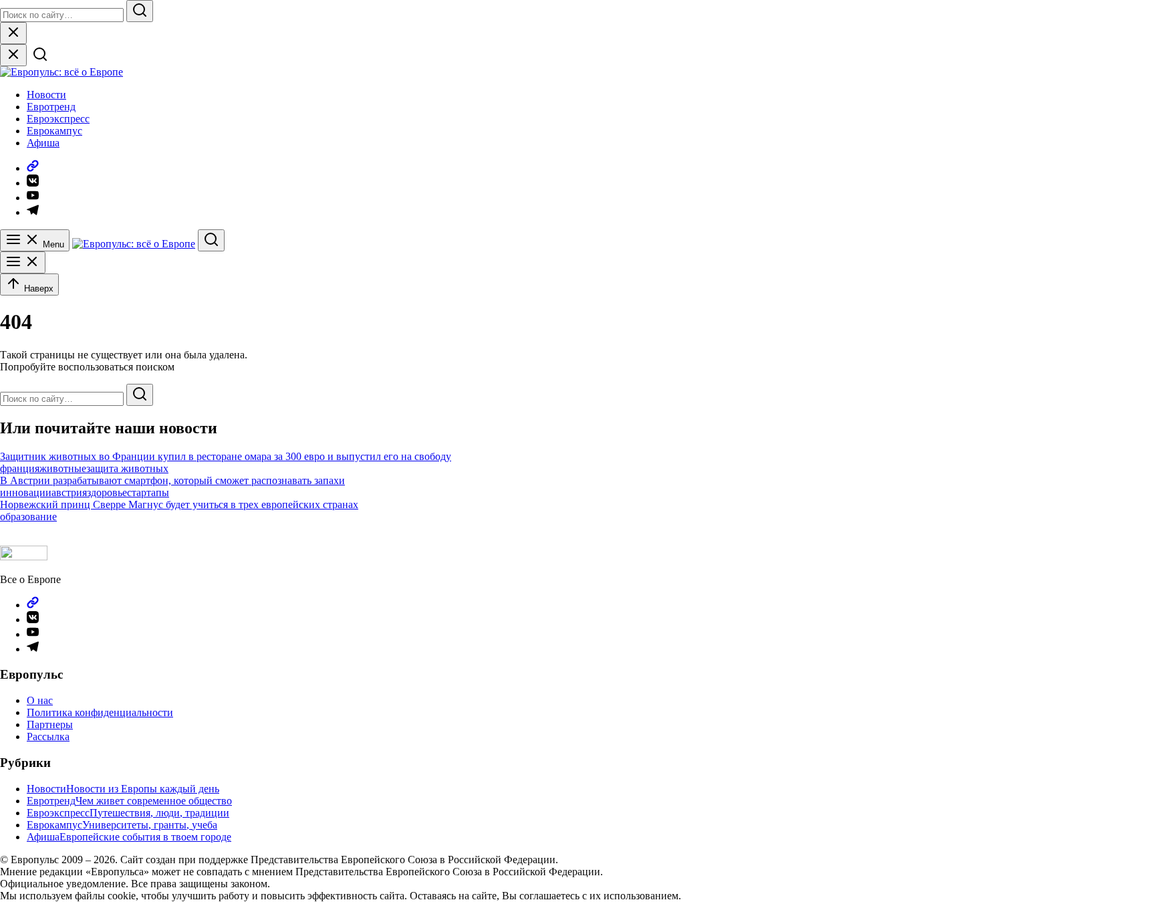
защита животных (127, 468)
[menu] (22, 262)
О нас (40, 700)
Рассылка (48, 736)
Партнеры (50, 724)
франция (19, 468)
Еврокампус (54, 130)
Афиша (43, 142)
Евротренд (51, 106)
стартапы (148, 492)
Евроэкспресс (58, 118)
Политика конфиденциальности (100, 712)
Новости (46, 94)
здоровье (107, 492)
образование (28, 516)
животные (62, 468)
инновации (25, 492)
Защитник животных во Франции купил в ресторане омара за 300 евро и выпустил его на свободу (225, 456)
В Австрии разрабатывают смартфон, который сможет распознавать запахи (172, 480)
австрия (69, 492)
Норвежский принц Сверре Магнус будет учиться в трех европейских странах (179, 504)
